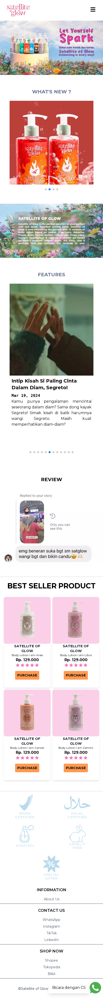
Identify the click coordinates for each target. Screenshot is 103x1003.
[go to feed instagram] (51, 143)
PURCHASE (27, 675)
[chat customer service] (95, 987)
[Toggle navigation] (93, 9)
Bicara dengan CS (69, 987)
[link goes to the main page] (18, 10)
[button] (46, 189)
